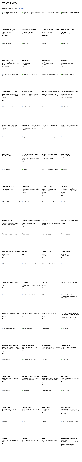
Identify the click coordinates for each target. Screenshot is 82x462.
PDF (3, 68)
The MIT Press (25, 37)
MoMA (43, 163)
